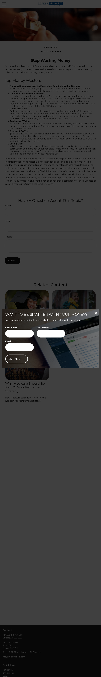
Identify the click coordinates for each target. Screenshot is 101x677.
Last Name (43, 327)
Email (8, 341)
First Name (11, 327)
